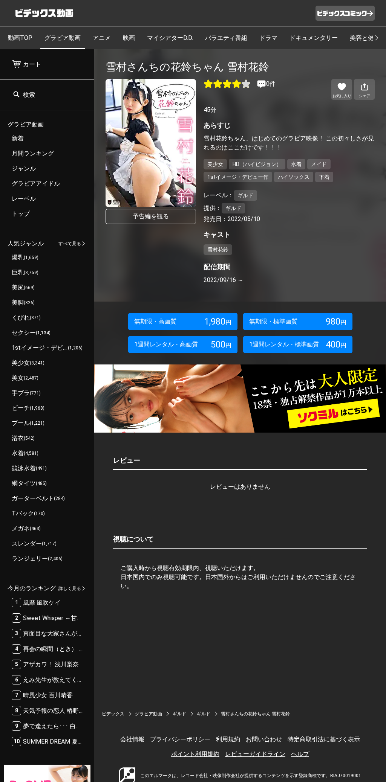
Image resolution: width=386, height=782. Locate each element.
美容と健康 (365, 37)
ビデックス (113, 713)
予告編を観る (151, 216)
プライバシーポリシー (180, 739)
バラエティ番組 (226, 37)
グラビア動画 (62, 37)
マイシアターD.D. (170, 37)
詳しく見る (69, 588)
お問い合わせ (264, 739)
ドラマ (268, 37)
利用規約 (228, 739)
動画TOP (20, 37)
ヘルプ (300, 754)
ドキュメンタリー (314, 37)
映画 (129, 37)
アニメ (102, 37)
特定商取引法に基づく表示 (324, 739)
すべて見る (69, 243)
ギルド (179, 713)
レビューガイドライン (255, 754)
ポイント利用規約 (195, 754)
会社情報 (132, 739)
